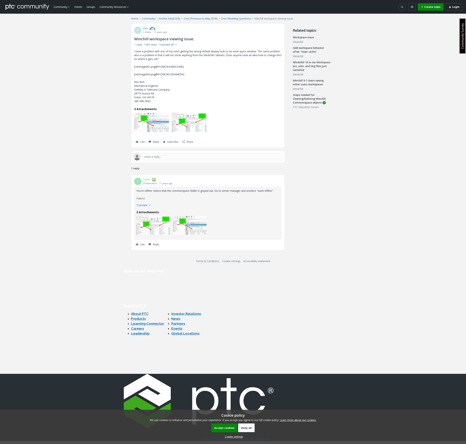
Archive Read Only (169, 18)
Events (78, 7)
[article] (208, 212)
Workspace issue (303, 37)
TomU (146, 179)
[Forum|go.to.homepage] (27, 7)
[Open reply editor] (208, 157)
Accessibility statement (256, 261)
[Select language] (412, 7)
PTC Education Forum (306, 107)
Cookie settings (231, 261)
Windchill (298, 42)
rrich (145, 28)
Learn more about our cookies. (298, 420)
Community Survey (463, 36)
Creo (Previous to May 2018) (201, 18)
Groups (91, 7)
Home (134, 18)
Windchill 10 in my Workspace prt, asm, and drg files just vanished (311, 66)
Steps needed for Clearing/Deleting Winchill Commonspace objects (309, 98)
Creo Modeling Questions (236, 18)
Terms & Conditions (207, 261)
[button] (431, 7)
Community (148, 18)
